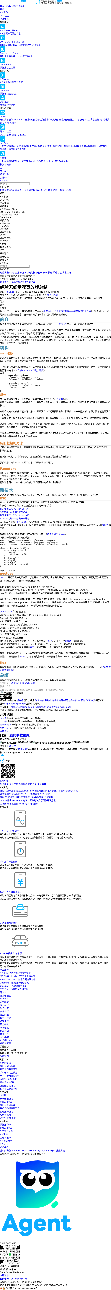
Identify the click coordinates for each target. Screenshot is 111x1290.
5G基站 (13, 190)
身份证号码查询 (7, 1105)
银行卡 (39, 190)
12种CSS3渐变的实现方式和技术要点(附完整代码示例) (26, 797)
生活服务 (4, 784)
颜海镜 (20, 700)
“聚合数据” (22, 749)
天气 (45, 190)
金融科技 (23, 784)
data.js (3, 721)
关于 (2, 167)
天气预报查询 (6, 1098)
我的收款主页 (19, 735)
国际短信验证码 (7, 1085)
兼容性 (105, 525)
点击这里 (62, 324)
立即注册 (4, 1275)
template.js (5, 724)
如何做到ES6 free (56, 534)
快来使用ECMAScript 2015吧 (14, 508)
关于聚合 (4, 171)
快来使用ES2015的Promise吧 (14, 515)
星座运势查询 (6, 1111)
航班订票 (57, 190)
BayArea (4, 998)
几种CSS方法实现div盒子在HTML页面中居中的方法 (25, 794)
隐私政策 (4, 1027)
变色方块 (4, 728)
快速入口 (4, 1034)
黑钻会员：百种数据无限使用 (14, 989)
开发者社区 (5, 995)
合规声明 (4, 1031)
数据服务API (6, 1124)
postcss (4, 577)
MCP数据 (4, 1037)
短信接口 (4, 1147)
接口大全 (32, 784)
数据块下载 (5, 1043)
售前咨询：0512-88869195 (13, 1278)
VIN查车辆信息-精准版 (11, 953)
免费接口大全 (6, 1131)
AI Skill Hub (6, 1040)
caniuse (23, 656)
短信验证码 (5, 1062)
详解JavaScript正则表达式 (30, 370)
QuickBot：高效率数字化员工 (14, 986)
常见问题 (4, 1014)
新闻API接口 (6, 1101)
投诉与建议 (5, 1018)
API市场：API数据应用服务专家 (15, 973)
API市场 (4, 12)
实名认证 (66, 190)
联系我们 (4, 1056)
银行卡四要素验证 (8, 1069)
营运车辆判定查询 (8, 922)
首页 (2, 9)
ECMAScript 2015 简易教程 (13, 512)
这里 (50, 640)
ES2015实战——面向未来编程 (14, 518)
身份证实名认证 (7, 1066)
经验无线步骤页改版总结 (23, 282)
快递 (50, 190)
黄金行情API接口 (8, 1118)
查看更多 (4, 731)
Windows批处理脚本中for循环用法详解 (19, 803)
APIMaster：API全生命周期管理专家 (17, 979)
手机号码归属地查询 (9, 1108)
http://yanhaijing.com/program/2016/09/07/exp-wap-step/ (41, 707)
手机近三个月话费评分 (11, 892)
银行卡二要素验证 (8, 1088)
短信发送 (4, 190)
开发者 (3, 992)
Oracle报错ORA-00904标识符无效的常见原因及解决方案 (28, 800)
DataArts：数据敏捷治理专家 (14, 982)
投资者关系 (5, 164)
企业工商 (13, 784)
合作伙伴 (4, 177)
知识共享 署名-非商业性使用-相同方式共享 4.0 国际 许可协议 (65, 700)
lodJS (3, 718)
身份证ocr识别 (7, 1082)
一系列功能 (20, 521)
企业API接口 (6, 1127)
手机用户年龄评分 (8, 861)
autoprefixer (6, 611)
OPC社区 (4, 15)
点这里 (59, 399)
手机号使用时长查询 (9, 1075)
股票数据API (6, 1114)
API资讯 (4, 1144)
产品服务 (4, 969)
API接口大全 (6, 1140)
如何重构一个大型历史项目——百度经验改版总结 (67, 311)
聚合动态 (4, 174)
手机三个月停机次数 (9, 831)
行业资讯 (4, 282)
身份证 (20, 190)
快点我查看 (52, 295)
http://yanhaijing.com (15, 703)
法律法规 (4, 1021)
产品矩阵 (4, 18)
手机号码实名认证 (8, 1072)
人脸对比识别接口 (8, 1079)
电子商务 (41, 784)
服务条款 (4, 1024)
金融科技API (6, 1137)
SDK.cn (10, 291)
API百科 (4, 180)
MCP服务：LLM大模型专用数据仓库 (17, 976)
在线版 (68, 640)
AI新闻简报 (30, 190)
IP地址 (3, 1095)
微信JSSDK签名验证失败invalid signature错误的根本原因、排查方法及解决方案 (39, 790)
